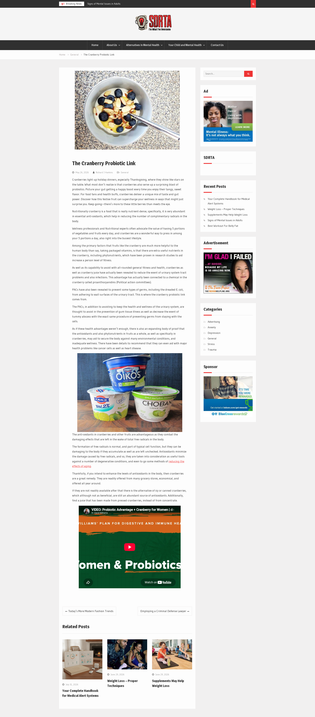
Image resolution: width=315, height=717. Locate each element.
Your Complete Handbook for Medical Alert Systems (141, 3)
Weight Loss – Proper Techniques (226, 209)
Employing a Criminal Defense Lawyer (163, 611)
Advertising (214, 321)
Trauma (212, 349)
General (124, 172)
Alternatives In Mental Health (142, 45)
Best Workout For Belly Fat (223, 225)
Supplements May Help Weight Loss (228, 214)
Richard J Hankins (104, 172)
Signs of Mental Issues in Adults (225, 220)
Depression (214, 332)
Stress (211, 344)
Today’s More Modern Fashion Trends (90, 611)
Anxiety (212, 327)
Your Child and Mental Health (185, 45)
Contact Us (217, 45)
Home (94, 45)
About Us (112, 45)
